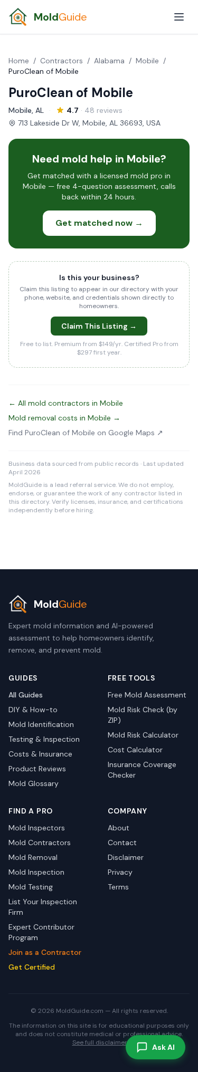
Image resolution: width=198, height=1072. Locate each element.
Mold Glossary (33, 783)
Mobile (147, 60)
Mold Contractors (39, 842)
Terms (118, 887)
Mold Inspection (36, 872)
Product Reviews (37, 768)
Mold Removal (33, 857)
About (118, 827)
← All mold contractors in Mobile (65, 403)
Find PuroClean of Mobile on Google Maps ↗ (85, 432)
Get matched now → (99, 222)
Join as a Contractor (44, 952)
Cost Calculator (135, 749)
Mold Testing (30, 887)
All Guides (25, 695)
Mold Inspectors (36, 827)
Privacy (120, 872)
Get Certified (31, 967)
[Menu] (179, 16)
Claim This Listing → (99, 326)
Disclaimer (126, 857)
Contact (122, 842)
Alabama (109, 60)
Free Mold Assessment (147, 695)
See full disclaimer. (100, 1042)
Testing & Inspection (44, 739)
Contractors (61, 60)
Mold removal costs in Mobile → (64, 418)
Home (18, 60)
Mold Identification (41, 724)
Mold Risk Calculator (143, 735)
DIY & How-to (33, 709)
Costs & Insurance (40, 754)
